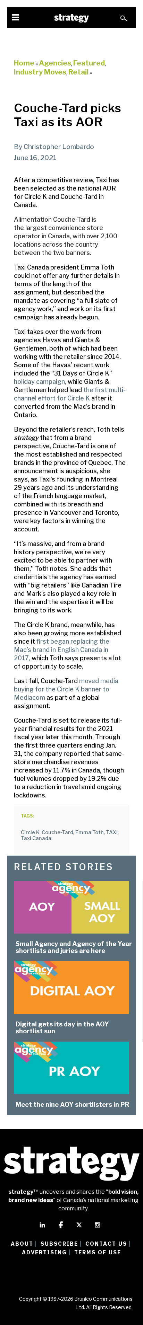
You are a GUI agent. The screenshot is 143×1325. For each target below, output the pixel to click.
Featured (89, 63)
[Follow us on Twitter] (79, 1228)
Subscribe (59, 1243)
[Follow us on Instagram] (97, 1228)
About (22, 1243)
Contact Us (106, 1243)
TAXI (112, 832)
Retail (78, 72)
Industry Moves (40, 72)
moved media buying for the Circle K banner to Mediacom (66, 689)
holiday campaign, (40, 381)
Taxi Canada (36, 838)
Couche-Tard (57, 832)
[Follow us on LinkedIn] (42, 1228)
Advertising (44, 1252)
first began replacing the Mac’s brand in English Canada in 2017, (61, 650)
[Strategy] (71, 18)
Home (24, 63)
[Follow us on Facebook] (61, 1228)
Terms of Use (97, 1252)
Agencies (55, 63)
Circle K (30, 832)
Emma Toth (89, 832)
